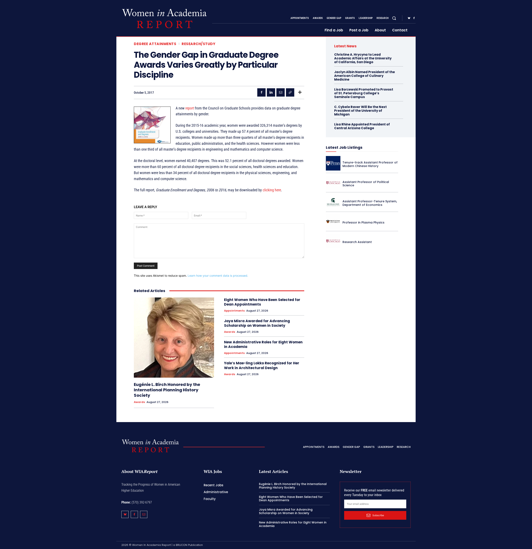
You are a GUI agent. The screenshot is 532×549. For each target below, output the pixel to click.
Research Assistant (357, 242)
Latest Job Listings (344, 147)
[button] (394, 18)
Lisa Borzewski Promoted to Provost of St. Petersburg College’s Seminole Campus (363, 93)
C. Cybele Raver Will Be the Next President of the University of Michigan (360, 111)
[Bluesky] (408, 18)
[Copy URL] (290, 92)
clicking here (272, 190)
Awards (139, 402)
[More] (300, 92)
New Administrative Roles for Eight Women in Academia (263, 344)
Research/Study (198, 44)
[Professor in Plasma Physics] (333, 221)
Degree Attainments (155, 44)
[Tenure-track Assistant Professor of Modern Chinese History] (333, 163)
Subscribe (378, 515)
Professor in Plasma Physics (363, 222)
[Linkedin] (271, 92)
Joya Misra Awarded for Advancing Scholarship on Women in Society (257, 323)
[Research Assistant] (333, 241)
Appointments (234, 310)
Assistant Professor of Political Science (365, 184)
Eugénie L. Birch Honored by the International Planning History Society (167, 390)
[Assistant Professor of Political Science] (333, 183)
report (189, 108)
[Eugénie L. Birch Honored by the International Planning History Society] (174, 337)
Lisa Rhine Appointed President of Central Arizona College (362, 126)
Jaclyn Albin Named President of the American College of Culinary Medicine (364, 76)
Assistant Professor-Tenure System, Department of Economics (369, 203)
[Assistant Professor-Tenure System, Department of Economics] (333, 202)
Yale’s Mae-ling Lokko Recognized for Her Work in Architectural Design (261, 365)
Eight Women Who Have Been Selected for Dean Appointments (262, 302)
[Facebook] (413, 18)
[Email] (280, 92)
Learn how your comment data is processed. (218, 275)
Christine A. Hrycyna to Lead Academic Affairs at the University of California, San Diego (363, 58)
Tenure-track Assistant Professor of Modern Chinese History (370, 164)
